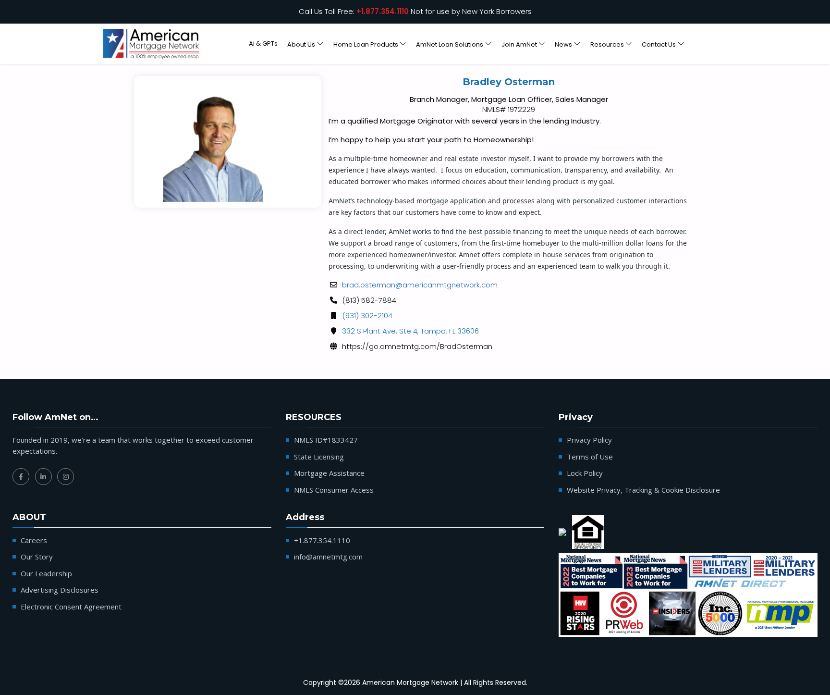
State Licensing (319, 456)
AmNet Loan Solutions (449, 44)
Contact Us (659, 44)
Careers (34, 540)
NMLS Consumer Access (334, 490)
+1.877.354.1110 (382, 11)
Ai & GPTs (263, 43)
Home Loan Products (365, 44)
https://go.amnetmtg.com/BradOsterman (417, 346)
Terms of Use (590, 456)
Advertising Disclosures (59, 590)
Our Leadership (46, 573)
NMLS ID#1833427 (326, 440)
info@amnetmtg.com (328, 556)
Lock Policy (585, 473)
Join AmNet (519, 44)
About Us (301, 44)
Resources (607, 44)
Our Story (37, 556)
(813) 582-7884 (369, 300)
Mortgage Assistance (329, 473)
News (563, 44)
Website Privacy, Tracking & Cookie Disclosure (643, 490)
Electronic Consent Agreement (71, 606)
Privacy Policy (589, 440)
